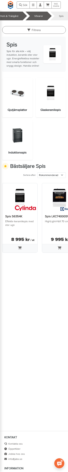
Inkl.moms (56, 4)
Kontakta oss (15, 443)
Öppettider (14, 448)
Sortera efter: (29, 175)
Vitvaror (38, 16)
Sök (24, 5)
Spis (61, 16)
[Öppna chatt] (59, 463)
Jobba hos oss (16, 453)
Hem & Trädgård (9, 16)
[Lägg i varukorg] (19, 248)
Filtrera (36, 30)
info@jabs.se (15, 458)
